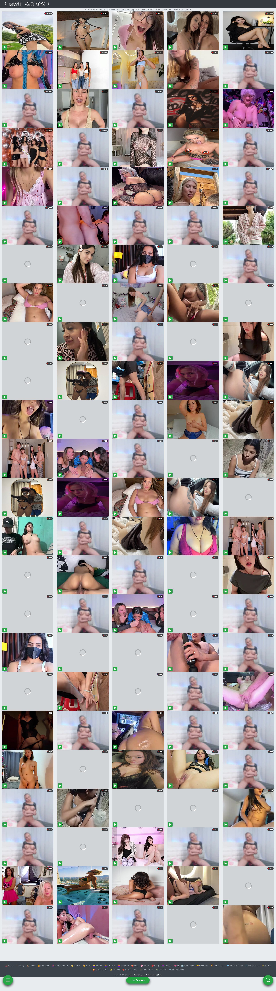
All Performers (151, 975)
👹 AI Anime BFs (129, 969)
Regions (129, 975)
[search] (268, 980)
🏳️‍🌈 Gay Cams (202, 965)
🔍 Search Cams (176, 969)
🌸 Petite (145, 965)
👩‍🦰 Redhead (123, 965)
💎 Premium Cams (235, 965)
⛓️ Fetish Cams (252, 965)
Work (136, 975)
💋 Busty (155, 965)
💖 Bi (176, 965)
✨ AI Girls (266, 965)
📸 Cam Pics (161, 969)
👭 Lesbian (167, 965)
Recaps (142, 975)
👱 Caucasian (43, 965)
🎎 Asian (9, 965)
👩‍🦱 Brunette (110, 965)
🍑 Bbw (134, 965)
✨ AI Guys (115, 969)
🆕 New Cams (187, 965)
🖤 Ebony (20, 965)
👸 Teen (86, 965)
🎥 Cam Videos (146, 969)
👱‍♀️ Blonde (97, 965)
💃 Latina (31, 965)
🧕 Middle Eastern (60, 965)
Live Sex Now (138, 980)
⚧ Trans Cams (217, 965)
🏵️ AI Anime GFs (99, 969)
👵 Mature (75, 965)
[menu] (8, 980)
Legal (160, 975)
